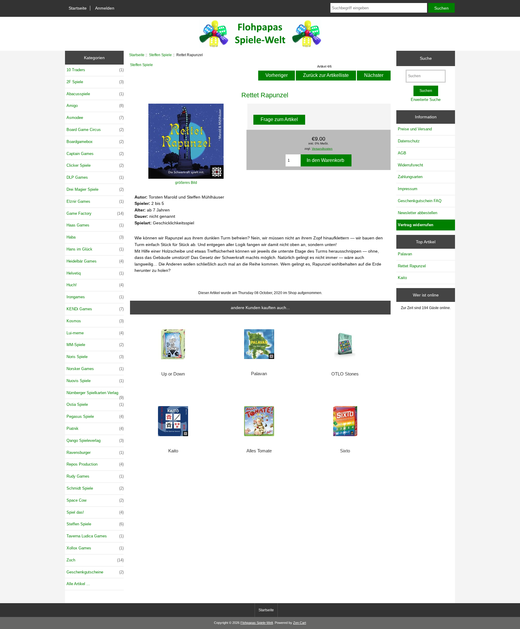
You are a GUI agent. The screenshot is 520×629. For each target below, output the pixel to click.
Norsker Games (95, 368)
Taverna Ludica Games (95, 536)
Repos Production (95, 464)
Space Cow (95, 500)
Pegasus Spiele (95, 416)
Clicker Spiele (95, 165)
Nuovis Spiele (95, 380)
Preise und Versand (415, 129)
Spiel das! (95, 512)
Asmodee (95, 117)
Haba (95, 237)
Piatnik (95, 428)
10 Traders (95, 70)
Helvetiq (95, 273)
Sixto (345, 450)
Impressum (407, 189)
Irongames (95, 297)
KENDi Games (95, 309)
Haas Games (95, 225)
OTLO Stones (345, 374)
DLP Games (95, 177)
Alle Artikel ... (78, 584)
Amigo (95, 105)
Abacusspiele (95, 94)
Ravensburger (95, 452)
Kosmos (95, 321)
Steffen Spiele (160, 55)
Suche (426, 58)
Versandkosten (322, 148)
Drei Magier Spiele (95, 189)
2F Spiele (95, 82)
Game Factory (95, 213)
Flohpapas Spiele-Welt (256, 622)
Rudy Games (95, 476)
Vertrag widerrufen (415, 225)
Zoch (95, 560)
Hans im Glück (95, 249)
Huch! (95, 285)
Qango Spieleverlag (95, 440)
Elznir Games (95, 201)
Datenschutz (409, 141)
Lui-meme (95, 333)
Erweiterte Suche (426, 99)
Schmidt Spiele (95, 488)
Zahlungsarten (410, 177)
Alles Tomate (259, 450)
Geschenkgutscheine (95, 572)
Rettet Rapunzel (412, 266)
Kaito (173, 450)
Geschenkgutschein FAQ (419, 201)
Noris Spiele (95, 356)
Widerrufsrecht (410, 165)
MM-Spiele (95, 344)
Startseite (78, 8)
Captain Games (95, 153)
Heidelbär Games (95, 261)
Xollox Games (95, 548)
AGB (402, 153)
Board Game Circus (95, 129)
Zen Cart (299, 622)
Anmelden (104, 8)
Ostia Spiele (95, 404)
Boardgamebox (95, 141)
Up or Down (173, 374)
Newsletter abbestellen (417, 213)
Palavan (259, 373)
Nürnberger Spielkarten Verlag (95, 394)
